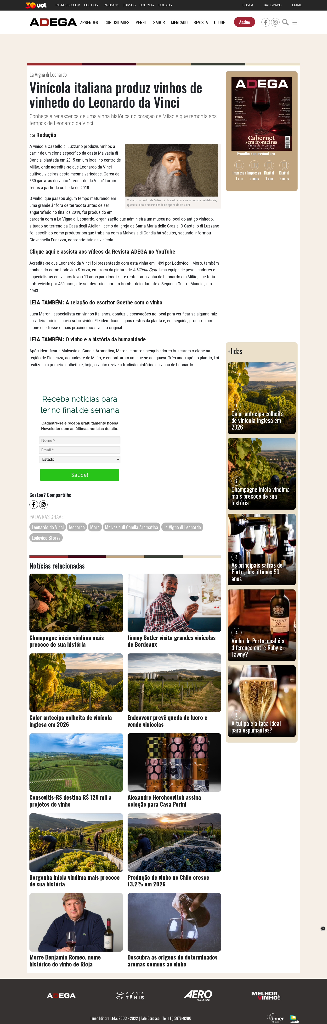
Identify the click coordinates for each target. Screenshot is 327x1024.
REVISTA (201, 22)
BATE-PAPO (273, 5)
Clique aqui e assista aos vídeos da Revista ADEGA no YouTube (102, 251)
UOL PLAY (147, 5)
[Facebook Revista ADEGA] (266, 21)
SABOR (159, 22)
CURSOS (129, 5)
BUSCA (247, 5)
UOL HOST (92, 5)
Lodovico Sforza (46, 537)
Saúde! (79, 474)
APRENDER (89, 22)
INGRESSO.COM (68, 5)
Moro (95, 527)
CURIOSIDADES (117, 22)
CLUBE (219, 22)
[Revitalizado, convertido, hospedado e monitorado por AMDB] (294, 1019)
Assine (244, 21)
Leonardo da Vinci (48, 527)
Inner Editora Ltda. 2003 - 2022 (114, 1018)
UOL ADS (165, 5)
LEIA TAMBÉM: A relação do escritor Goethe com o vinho (95, 302)
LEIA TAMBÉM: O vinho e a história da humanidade (87, 339)
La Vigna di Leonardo (182, 527)
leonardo (77, 527)
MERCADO (179, 22)
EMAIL (297, 5)
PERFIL (141, 22)
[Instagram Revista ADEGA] (275, 21)
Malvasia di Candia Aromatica (131, 527)
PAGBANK (111, 5)
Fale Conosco (150, 1018)
